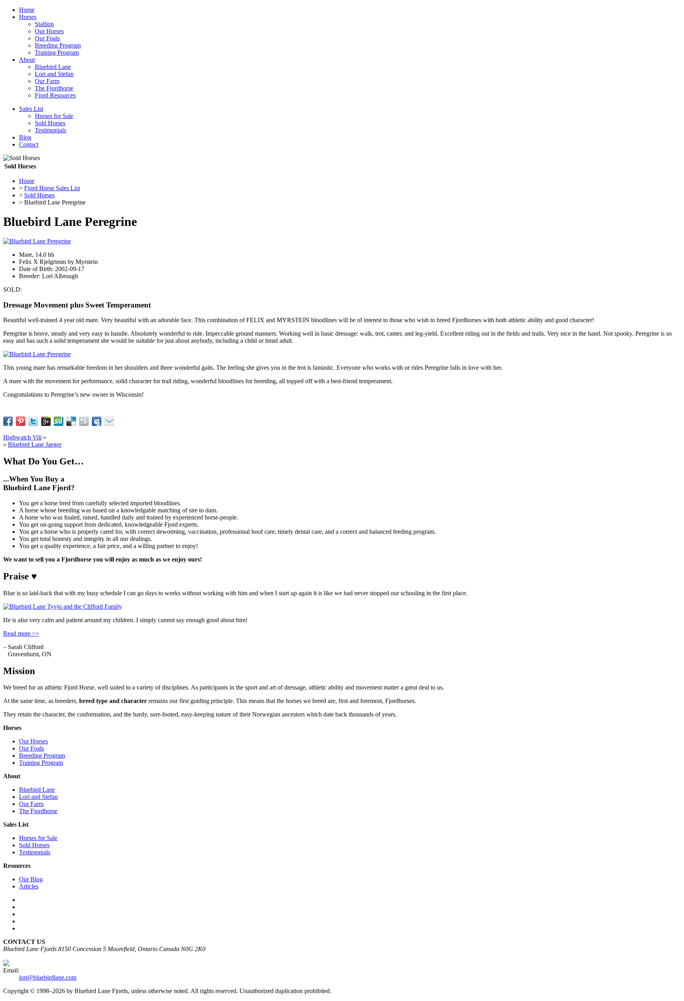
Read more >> (21, 633)
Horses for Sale (54, 116)
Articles (28, 886)
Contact (28, 144)
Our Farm (47, 81)
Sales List (31, 108)
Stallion (44, 24)
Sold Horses (50, 123)
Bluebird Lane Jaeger (34, 444)
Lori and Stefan (54, 74)
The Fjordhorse (54, 88)
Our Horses (49, 31)
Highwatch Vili (22, 437)
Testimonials (50, 130)
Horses (27, 16)
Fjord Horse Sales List (52, 188)
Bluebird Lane (53, 66)
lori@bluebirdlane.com (47, 977)
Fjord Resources (55, 95)
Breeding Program (58, 45)
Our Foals (47, 38)
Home (26, 9)
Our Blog (31, 879)
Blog (25, 137)
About (27, 59)
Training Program (57, 52)
